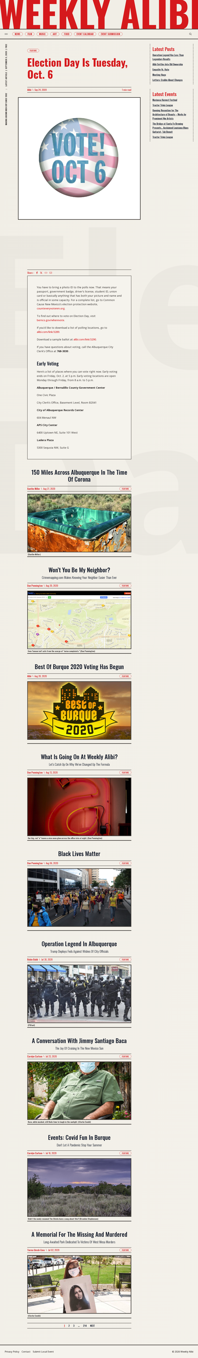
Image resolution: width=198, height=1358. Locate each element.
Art (55, 34)
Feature (33, 50)
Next (92, 1325)
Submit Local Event (43, 1351)
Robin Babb (32, 959)
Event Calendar (85, 34)
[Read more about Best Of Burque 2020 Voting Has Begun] (79, 712)
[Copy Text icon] (46, 273)
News (17, 34)
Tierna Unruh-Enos (36, 1250)
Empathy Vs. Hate (160, 69)
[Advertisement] (79, 244)
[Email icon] (51, 273)
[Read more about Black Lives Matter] (79, 899)
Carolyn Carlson (34, 1056)
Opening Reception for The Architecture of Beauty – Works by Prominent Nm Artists (169, 114)
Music (42, 34)
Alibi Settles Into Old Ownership (167, 64)
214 (85, 1325)
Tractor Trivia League (162, 105)
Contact (26, 1351)
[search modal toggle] (190, 34)
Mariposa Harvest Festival (164, 100)
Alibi (29, 90)
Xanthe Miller (33, 488)
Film (30, 34)
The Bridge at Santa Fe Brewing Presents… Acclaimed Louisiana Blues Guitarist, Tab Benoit (170, 128)
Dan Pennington (35, 585)
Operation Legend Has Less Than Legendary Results (168, 57)
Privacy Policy (12, 1351)
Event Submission (110, 34)
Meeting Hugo (159, 74)
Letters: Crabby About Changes (167, 80)
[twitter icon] (41, 273)
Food (66, 34)
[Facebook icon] (37, 273)
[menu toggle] (6, 34)
